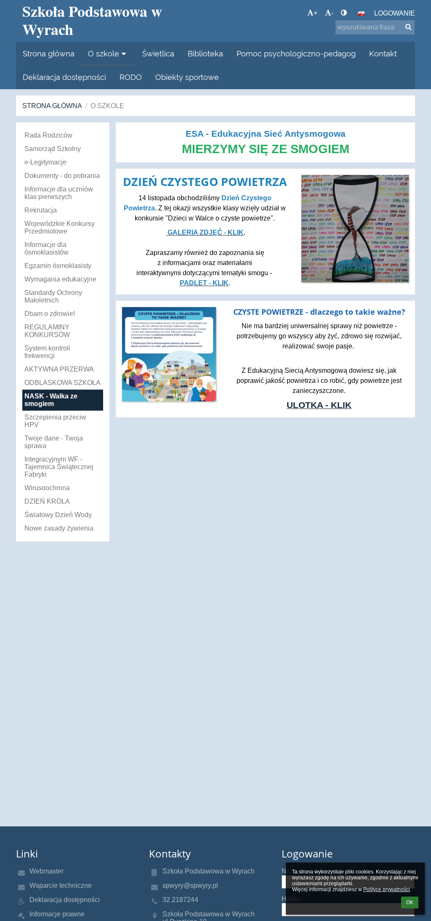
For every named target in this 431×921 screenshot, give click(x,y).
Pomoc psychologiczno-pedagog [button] (296, 53)
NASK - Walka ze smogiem (50, 400)
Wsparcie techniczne (60, 885)
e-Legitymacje (45, 162)
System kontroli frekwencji (47, 352)
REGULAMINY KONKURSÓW (47, 331)
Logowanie (394, 13)
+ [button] (315, 12)
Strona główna (52, 105)
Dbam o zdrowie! (49, 313)
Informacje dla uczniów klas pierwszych (58, 193)
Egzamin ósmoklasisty (57, 265)
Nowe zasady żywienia (58, 528)
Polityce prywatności (386, 889)
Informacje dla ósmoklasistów (46, 248)
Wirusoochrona (47, 487)
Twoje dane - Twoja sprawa (53, 442)
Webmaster (46, 871)
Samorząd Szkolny (52, 148)
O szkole (107, 105)
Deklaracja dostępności (64, 899)
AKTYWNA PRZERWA (59, 369)
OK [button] (409, 902)
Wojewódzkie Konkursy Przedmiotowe (59, 227)
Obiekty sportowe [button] (187, 77)
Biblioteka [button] (205, 53)
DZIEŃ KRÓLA (47, 501)
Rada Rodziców (48, 135)
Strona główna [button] (48, 53)
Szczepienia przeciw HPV (55, 421)
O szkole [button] (103, 53)
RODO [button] (131, 77)
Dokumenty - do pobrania (62, 175)
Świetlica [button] (158, 53)
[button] (344, 13)
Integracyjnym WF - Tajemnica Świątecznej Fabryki (58, 467)
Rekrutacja (40, 210)
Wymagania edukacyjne (60, 279)
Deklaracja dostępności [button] (64, 77)
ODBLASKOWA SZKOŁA (62, 382)
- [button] (332, 12)
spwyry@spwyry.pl (190, 885)
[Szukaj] (408, 27)
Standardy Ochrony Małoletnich (53, 296)
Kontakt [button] (383, 53)
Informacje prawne (57, 914)
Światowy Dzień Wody (58, 514)
